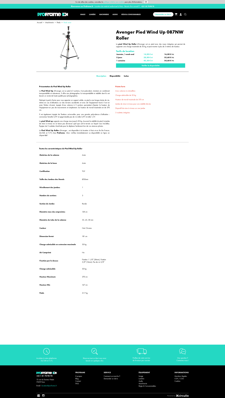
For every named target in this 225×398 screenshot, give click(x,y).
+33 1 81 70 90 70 (147, 6)
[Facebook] (39, 395)
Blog (77, 378)
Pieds (58, 22)
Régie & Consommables (147, 386)
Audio (141, 381)
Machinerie (49, 22)
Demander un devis (163, 14)
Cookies (177, 381)
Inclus (126, 76)
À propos (78, 376)
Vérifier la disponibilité (150, 65)
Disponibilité (115, 76)
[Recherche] (185, 14)
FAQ (77, 383)
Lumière (141, 378)
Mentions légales (180, 376)
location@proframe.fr (49, 385)
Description (101, 76)
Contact (78, 381)
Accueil (39, 22)
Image (141, 376)
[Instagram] (43, 395)
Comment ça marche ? (112, 376)
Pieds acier (67, 22)
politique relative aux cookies (113, 2)
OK (146, 2)
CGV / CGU (179, 378)
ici (46, 135)
